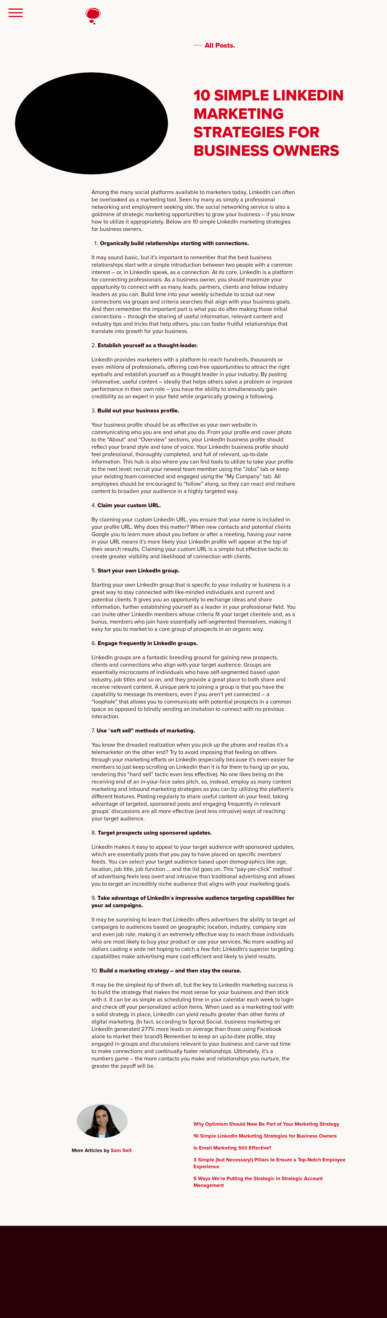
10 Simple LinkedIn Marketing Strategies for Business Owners (265, 1136)
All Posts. (220, 45)
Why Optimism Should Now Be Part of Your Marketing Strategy (266, 1124)
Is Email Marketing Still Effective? (232, 1148)
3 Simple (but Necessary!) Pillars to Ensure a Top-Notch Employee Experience (269, 1163)
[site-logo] (35, 1267)
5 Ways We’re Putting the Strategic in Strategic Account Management (258, 1181)
